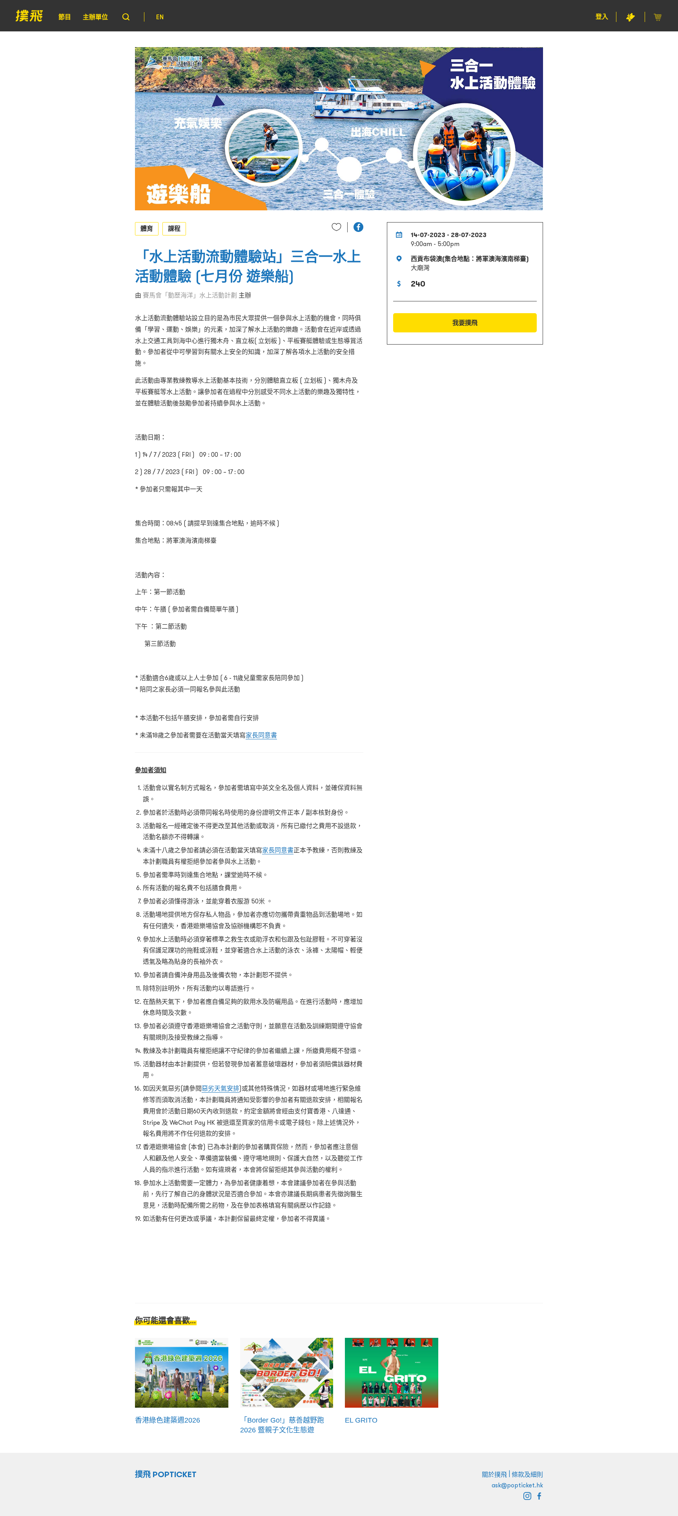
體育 (146, 228)
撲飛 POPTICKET (166, 1474)
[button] (358, 227)
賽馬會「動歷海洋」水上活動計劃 (190, 295)
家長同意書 (261, 735)
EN (160, 17)
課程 (174, 228)
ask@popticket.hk (517, 1485)
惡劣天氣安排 (220, 1088)
